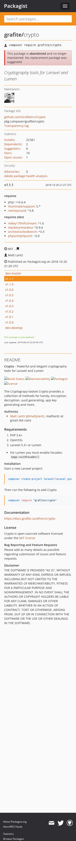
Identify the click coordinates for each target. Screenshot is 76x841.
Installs (9, 140)
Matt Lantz (17, 416)
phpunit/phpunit (20, 236)
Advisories (11, 172)
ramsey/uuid (17, 211)
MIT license (27, 538)
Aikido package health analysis (26, 176)
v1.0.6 (9, 290)
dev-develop (14, 328)
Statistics (8, 834)
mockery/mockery (20, 227)
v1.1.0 (9, 284)
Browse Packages (13, 839)
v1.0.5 (9, 295)
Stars (7, 153)
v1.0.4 (9, 301)
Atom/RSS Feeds (12, 826)
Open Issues (13, 157)
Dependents (13, 144)
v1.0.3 (9, 306)
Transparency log (16, 126)
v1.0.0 (9, 322)
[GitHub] (70, 823)
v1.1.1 (9, 279)
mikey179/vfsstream (22, 223)
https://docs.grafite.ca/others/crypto (29, 518)
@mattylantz (36, 416)
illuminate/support (21, 206)
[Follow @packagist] (61, 823)
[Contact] (51, 823)
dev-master (13, 273)
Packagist (15, 6)
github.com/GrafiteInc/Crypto (24, 117)
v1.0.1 (9, 317)
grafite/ (14, 34)
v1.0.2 (9, 311)
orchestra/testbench (22, 232)
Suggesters (12, 149)
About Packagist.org (15, 821)
